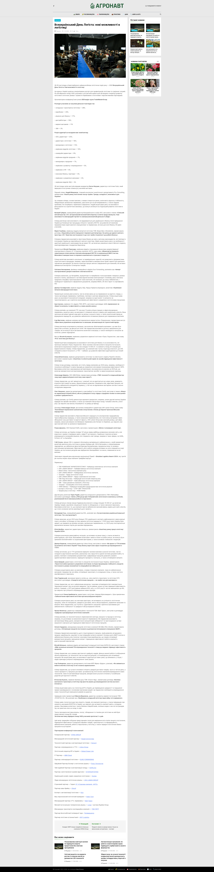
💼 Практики (116, 14)
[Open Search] (160, 14)
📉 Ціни (125, 14)
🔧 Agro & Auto (135, 14)
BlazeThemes (80, 869)
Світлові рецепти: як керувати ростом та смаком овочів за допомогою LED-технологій (75, 856)
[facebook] (54, 6)
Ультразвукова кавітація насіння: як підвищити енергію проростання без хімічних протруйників (136, 37)
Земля (133, 46)
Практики (57, 20)
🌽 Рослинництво (88, 14)
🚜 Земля (76, 14)
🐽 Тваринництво (103, 14)
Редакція (58, 31)
